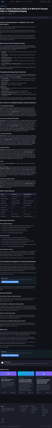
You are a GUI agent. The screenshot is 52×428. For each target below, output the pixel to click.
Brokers (26, 1)
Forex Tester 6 (11, 334)
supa (3, 1)
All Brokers (33, 412)
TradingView (2, 74)
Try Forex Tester (3, 246)
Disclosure (45, 426)
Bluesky (2, 420)
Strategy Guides (44, 409)
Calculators (31, 1)
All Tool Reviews (23, 410)
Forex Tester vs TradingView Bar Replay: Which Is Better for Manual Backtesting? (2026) (25, 381)
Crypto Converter (45, 412)
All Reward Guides (24, 407)
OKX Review (33, 410)
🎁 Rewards (13, 1)
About (43, 407)
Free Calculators (23, 409)
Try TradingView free (4, 232)
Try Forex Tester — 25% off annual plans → (10, 281)
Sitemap (43, 415)
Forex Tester (2, 45)
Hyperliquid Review (34, 409)
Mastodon (3, 422)
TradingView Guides (45, 410)
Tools (23, 1)
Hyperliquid (20, 1)
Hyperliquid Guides (34, 407)
